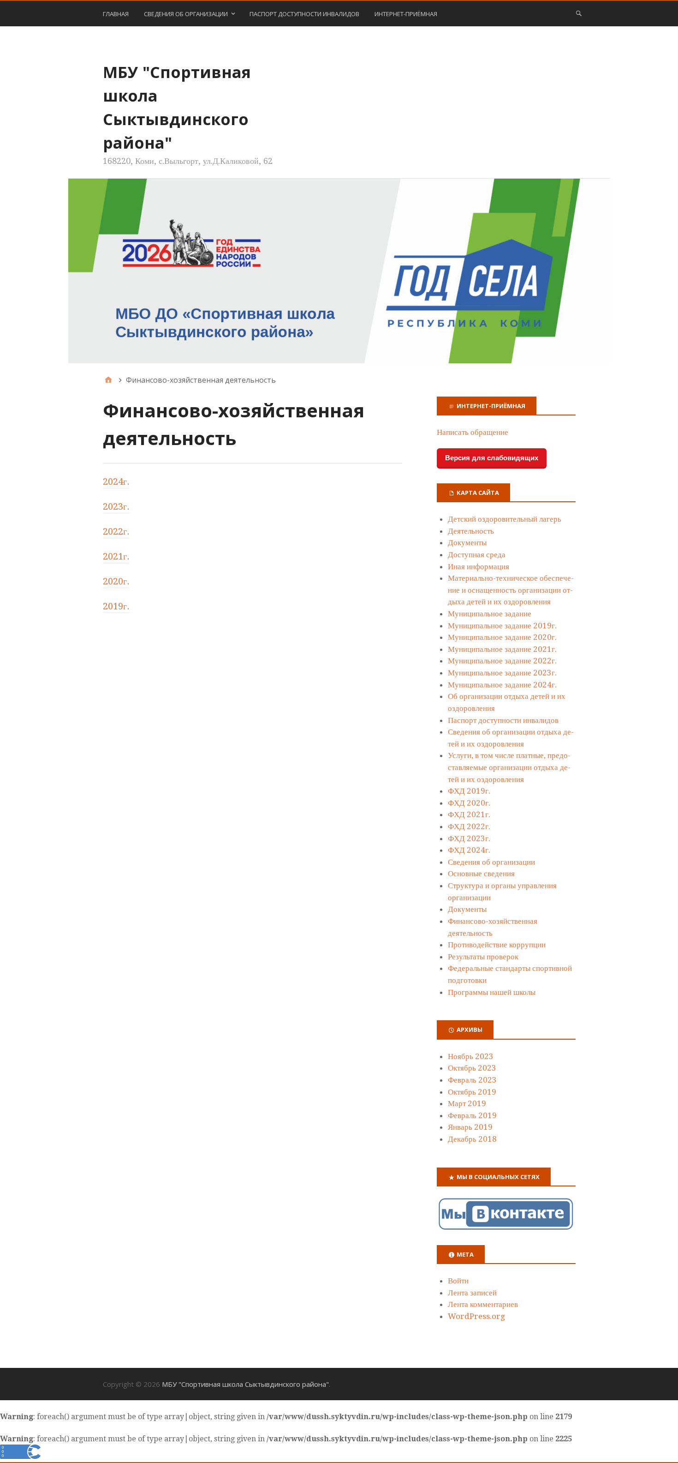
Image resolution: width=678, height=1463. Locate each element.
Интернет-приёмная (406, 14)
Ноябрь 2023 (471, 1056)
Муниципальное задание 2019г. (502, 625)
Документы (467, 542)
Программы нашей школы (491, 992)
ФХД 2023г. (469, 838)
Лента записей (472, 1292)
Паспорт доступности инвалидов (304, 14)
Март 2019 (467, 1103)
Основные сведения (481, 873)
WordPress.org (476, 1316)
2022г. (116, 531)
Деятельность (471, 531)
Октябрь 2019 (472, 1091)
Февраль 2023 (472, 1079)
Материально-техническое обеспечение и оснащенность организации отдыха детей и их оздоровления (511, 589)
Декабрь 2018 (472, 1139)
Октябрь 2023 (472, 1067)
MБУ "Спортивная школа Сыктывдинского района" (245, 1384)
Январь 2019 (470, 1127)
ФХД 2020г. (469, 802)
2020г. (116, 581)
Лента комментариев (483, 1304)
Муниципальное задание (489, 613)
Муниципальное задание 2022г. (502, 660)
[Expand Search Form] (579, 13)
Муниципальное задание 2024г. (502, 684)
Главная (116, 14)
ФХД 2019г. (469, 790)
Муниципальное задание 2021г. (502, 649)
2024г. (116, 481)
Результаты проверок (483, 956)
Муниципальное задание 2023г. (502, 672)
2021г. (116, 556)
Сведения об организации (186, 14)
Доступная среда (477, 554)
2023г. (116, 506)
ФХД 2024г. (469, 850)
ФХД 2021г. (469, 814)
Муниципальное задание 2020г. (502, 637)
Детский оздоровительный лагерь (504, 519)
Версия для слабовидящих (491, 458)
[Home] (108, 379)
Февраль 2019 (472, 1115)
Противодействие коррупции (497, 944)
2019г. (116, 606)
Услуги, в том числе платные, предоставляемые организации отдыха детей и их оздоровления (509, 767)
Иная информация (478, 566)
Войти (458, 1280)
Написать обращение (472, 432)
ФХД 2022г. (469, 826)
